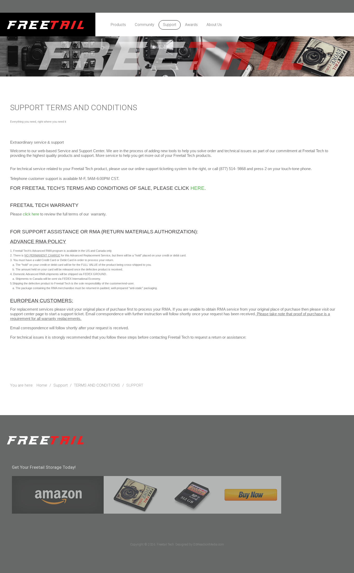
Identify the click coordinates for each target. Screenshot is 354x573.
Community (144, 25)
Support (169, 25)
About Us (214, 25)
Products (118, 25)
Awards (191, 25)
